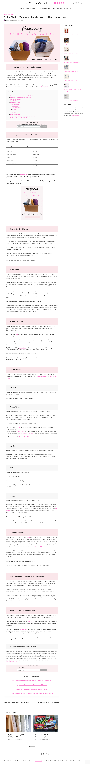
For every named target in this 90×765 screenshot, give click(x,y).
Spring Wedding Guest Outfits (71, 53)
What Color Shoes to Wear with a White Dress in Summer (48, 702)
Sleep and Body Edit (27, 433)
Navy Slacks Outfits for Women (71, 100)
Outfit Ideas (22, 8)
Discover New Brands (31, 8)
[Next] (56, 730)
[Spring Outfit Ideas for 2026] (66, 76)
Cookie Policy (76, 760)
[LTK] (73, 3)
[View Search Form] (84, 2)
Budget (14, 112)
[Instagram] (76, 3)
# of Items (15, 106)
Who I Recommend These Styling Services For (22, 116)
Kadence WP (38, 761)
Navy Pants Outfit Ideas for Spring (72, 62)
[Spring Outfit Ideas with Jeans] (66, 67)
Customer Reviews (15, 114)
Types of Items (16, 107)
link (24, 597)
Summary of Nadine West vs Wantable (20, 97)
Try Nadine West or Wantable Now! (19, 117)
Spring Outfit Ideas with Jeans (71, 71)
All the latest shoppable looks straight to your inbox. (32, 124)
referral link (24, 174)
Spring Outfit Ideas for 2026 (70, 80)
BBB (28, 537)
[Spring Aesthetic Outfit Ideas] (66, 40)
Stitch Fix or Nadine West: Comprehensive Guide (32, 689)
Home (54, 8)
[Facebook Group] (81, 3)
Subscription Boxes (42, 8)
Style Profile (13, 101)
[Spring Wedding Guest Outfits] (66, 49)
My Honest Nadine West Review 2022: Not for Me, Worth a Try (32, 680)
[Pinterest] (79, 3)
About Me (68, 8)
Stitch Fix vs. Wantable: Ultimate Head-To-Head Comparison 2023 (32, 693)
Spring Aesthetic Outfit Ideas (70, 44)
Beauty (50, 8)
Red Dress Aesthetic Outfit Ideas (71, 35)
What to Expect (14, 104)
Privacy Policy (45, 86)
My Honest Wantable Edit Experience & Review (32, 685)
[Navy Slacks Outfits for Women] (66, 96)
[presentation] (18, 723)
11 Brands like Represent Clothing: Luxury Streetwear (17, 701)
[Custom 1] (41, 754)
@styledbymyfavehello (12, 661)
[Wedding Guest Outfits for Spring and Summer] (66, 85)
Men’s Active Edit (24, 437)
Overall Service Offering (16, 99)
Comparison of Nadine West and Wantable (21, 95)
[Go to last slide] (8, 730)
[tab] (29, 746)
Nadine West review (41, 376)
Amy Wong (11, 739)
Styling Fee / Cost (15, 102)
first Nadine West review (40, 546)
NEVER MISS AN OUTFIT (32, 122)
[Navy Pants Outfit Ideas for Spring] (66, 58)
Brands (14, 109)
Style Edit (18, 427)
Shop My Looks (61, 8)
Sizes (13, 111)
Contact (62, 760)
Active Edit (20, 431)
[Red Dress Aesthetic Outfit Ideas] (66, 30)
